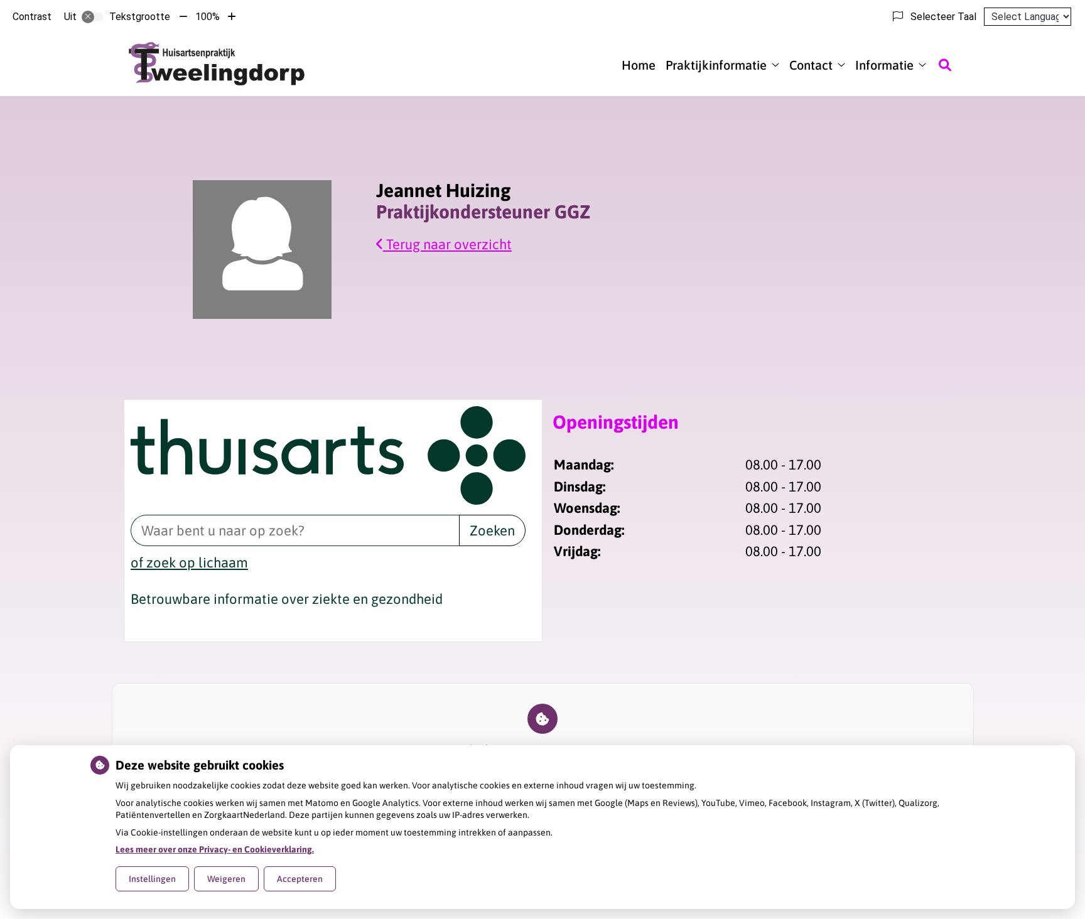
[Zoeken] (945, 64)
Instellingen (152, 879)
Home (639, 65)
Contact (811, 65)
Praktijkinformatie (716, 65)
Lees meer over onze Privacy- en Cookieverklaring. (215, 849)
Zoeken (492, 530)
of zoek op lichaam (189, 562)
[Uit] (92, 17)
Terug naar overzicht (447, 244)
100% (207, 17)
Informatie (884, 65)
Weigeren (226, 879)
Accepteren (300, 879)
